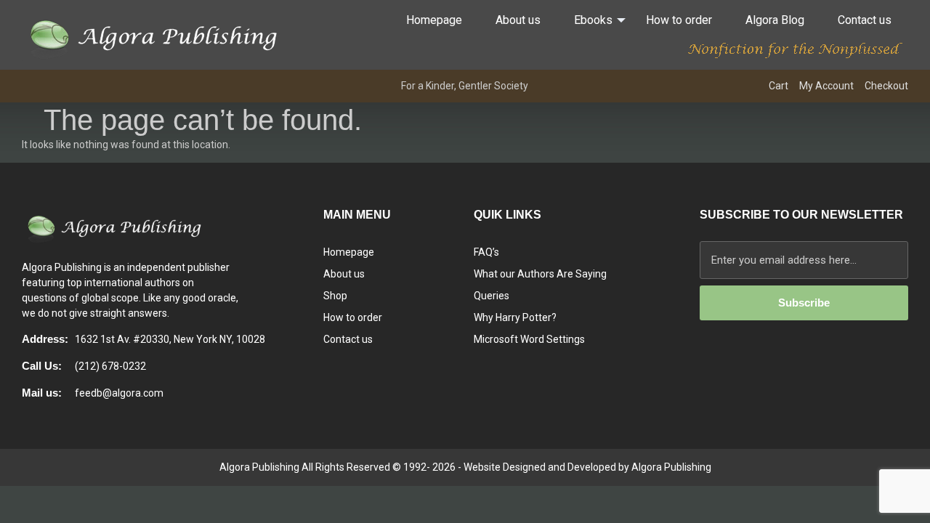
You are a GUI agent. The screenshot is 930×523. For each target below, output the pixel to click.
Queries (491, 295)
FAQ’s (486, 252)
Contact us (864, 20)
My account (826, 86)
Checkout (886, 86)
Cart (778, 86)
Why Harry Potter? (515, 317)
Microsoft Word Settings (529, 339)
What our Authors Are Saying (540, 274)
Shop (335, 295)
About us (518, 20)
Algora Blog (774, 20)
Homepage (434, 20)
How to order (679, 20)
